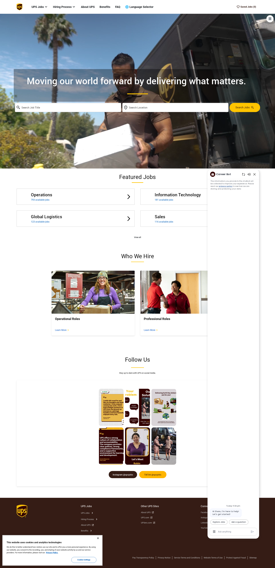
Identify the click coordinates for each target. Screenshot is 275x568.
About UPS (88, 7)
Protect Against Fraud (236, 558)
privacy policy (225, 186)
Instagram (205, 518)
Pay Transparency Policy (143, 558)
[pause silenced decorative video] (270, 18)
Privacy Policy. (52, 553)
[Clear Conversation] (243, 174)
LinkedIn (204, 523)
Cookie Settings (84, 560)
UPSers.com (146, 523)
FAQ (117, 7)
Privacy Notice (164, 558)
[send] (252, 531)
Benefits (105, 7)
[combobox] (68, 107)
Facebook (205, 512)
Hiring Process (87, 519)
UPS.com (145, 518)
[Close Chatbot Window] (254, 174)
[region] (233, 352)
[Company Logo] (19, 7)
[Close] (98, 538)
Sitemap (253, 558)
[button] (138, 237)
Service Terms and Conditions (187, 558)
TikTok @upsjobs (152, 474)
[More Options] (214, 531)
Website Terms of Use (213, 558)
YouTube (205, 528)
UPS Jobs (85, 513)
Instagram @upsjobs (123, 474)
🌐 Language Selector (139, 7)
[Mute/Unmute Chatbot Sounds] (249, 174)
